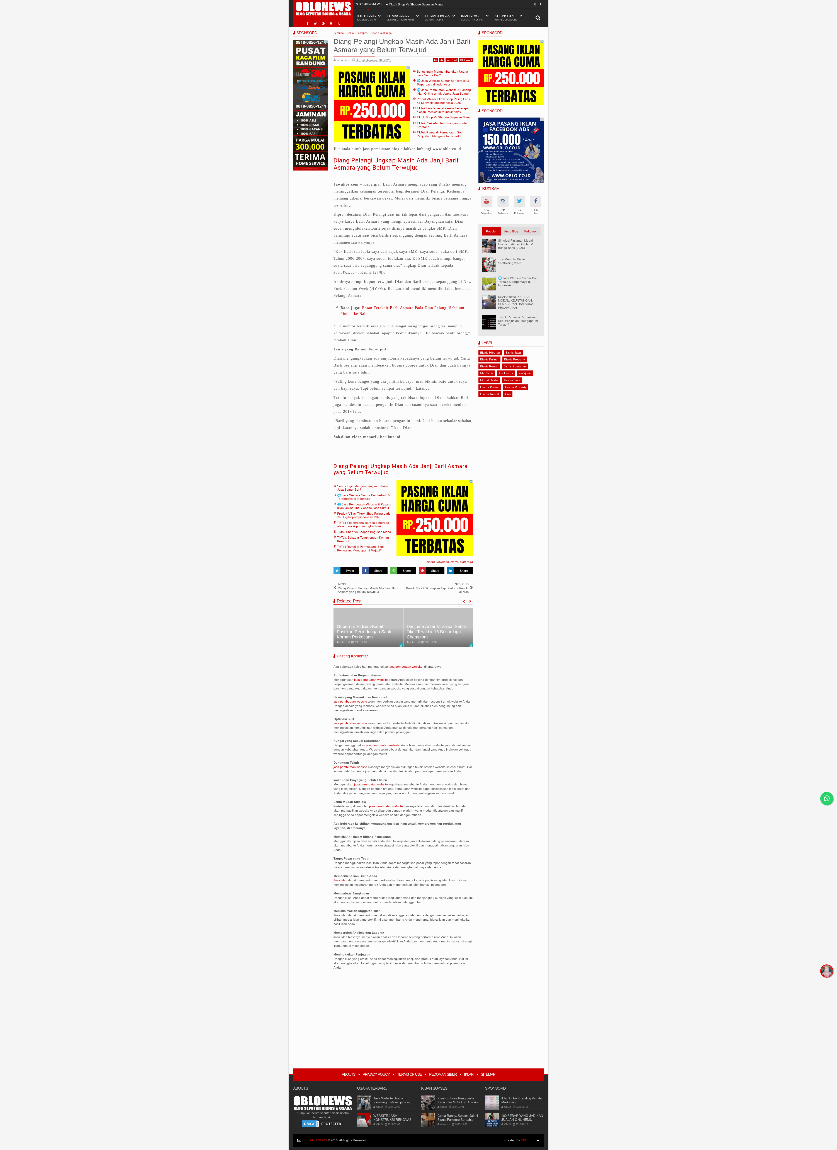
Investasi (472, 17)
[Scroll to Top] (538, 1140)
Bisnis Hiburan (490, 352)
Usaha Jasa (512, 380)
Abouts (348, 1074)
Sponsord (506, 17)
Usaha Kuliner (490, 387)
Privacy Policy (376, 1074)
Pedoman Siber (443, 1074)
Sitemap (488, 1074)
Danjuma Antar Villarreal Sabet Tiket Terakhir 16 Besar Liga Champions (366, 631)
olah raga (466, 561)
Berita (431, 561)
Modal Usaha (489, 380)
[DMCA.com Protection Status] (322, 1123)
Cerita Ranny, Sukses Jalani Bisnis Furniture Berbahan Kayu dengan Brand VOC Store (457, 1121)
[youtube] (331, 23)
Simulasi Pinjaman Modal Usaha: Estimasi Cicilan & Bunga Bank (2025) (515, 244)
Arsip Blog (511, 231)
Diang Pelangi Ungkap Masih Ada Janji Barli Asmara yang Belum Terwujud (395, 164)
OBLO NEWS (317, 1140)
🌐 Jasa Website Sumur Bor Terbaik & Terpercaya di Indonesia (443, 82)
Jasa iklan (340, 880)
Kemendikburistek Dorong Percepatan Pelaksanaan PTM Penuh (436, 631)
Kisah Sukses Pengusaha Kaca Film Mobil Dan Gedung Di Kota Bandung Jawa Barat (458, 1102)
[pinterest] (323, 23)
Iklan (468, 1074)
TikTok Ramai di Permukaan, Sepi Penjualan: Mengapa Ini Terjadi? (440, 134)
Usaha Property (516, 387)
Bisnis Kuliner (489, 359)
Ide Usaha (506, 373)
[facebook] (307, 23)
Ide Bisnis (486, 373)
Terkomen (531, 231)
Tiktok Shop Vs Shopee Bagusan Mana (416, 4)
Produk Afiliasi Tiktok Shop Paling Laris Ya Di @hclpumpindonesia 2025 (443, 100)
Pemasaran (400, 17)
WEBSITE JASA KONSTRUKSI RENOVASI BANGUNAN (392, 1119)
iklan (507, 394)
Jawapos (443, 561)
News (454, 561)
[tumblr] (338, 23)
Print (454, 60)
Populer (491, 231)
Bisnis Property (514, 359)
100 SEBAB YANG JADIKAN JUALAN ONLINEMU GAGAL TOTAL (522, 1119)
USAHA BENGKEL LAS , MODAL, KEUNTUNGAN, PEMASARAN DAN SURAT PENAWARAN (516, 302)
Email (468, 60)
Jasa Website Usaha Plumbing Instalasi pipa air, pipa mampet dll (392, 1102)
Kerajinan (525, 373)
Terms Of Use (409, 1074)
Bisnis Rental (489, 366)
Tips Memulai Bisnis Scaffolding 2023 (511, 261)
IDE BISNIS (366, 17)
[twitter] (315, 23)
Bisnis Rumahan (515, 366)
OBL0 (525, 1140)
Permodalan (437, 17)
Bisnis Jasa (513, 352)
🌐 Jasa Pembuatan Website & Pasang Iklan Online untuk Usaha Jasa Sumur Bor (444, 93)
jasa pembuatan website (405, 666)
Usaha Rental (489, 394)
